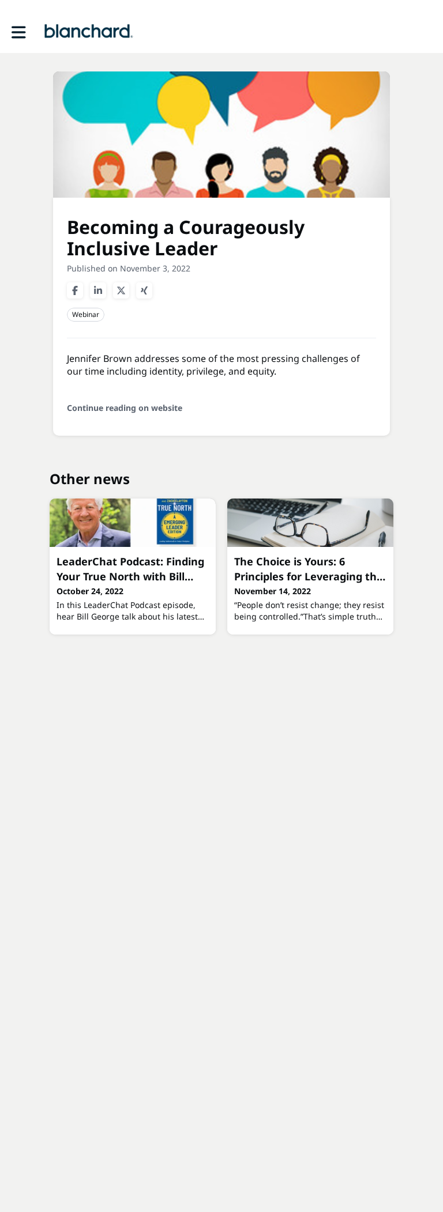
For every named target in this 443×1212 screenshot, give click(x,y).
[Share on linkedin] (98, 290)
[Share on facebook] (75, 290)
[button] (19, 32)
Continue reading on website (124, 408)
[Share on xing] (144, 290)
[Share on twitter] (121, 290)
